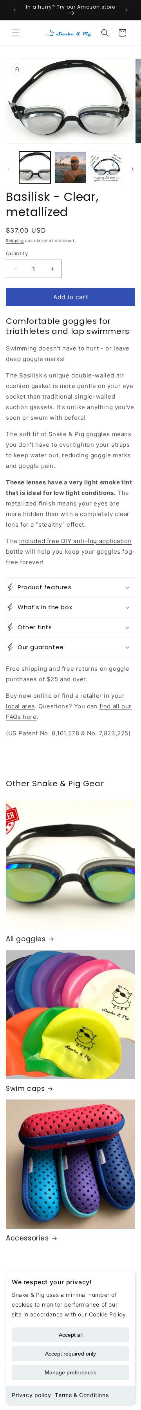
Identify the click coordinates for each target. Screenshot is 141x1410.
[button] (15, 33)
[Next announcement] (126, 10)
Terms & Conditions (81, 1395)
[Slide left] (8, 169)
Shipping (15, 240)
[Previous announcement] (14, 10)
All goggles (26, 939)
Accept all (71, 1335)
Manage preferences (70, 1372)
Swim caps (25, 1088)
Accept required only (70, 1353)
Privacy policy (31, 1395)
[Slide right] (132, 169)
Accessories (27, 1238)
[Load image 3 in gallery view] (105, 167)
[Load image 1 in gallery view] (35, 167)
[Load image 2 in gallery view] (70, 167)
